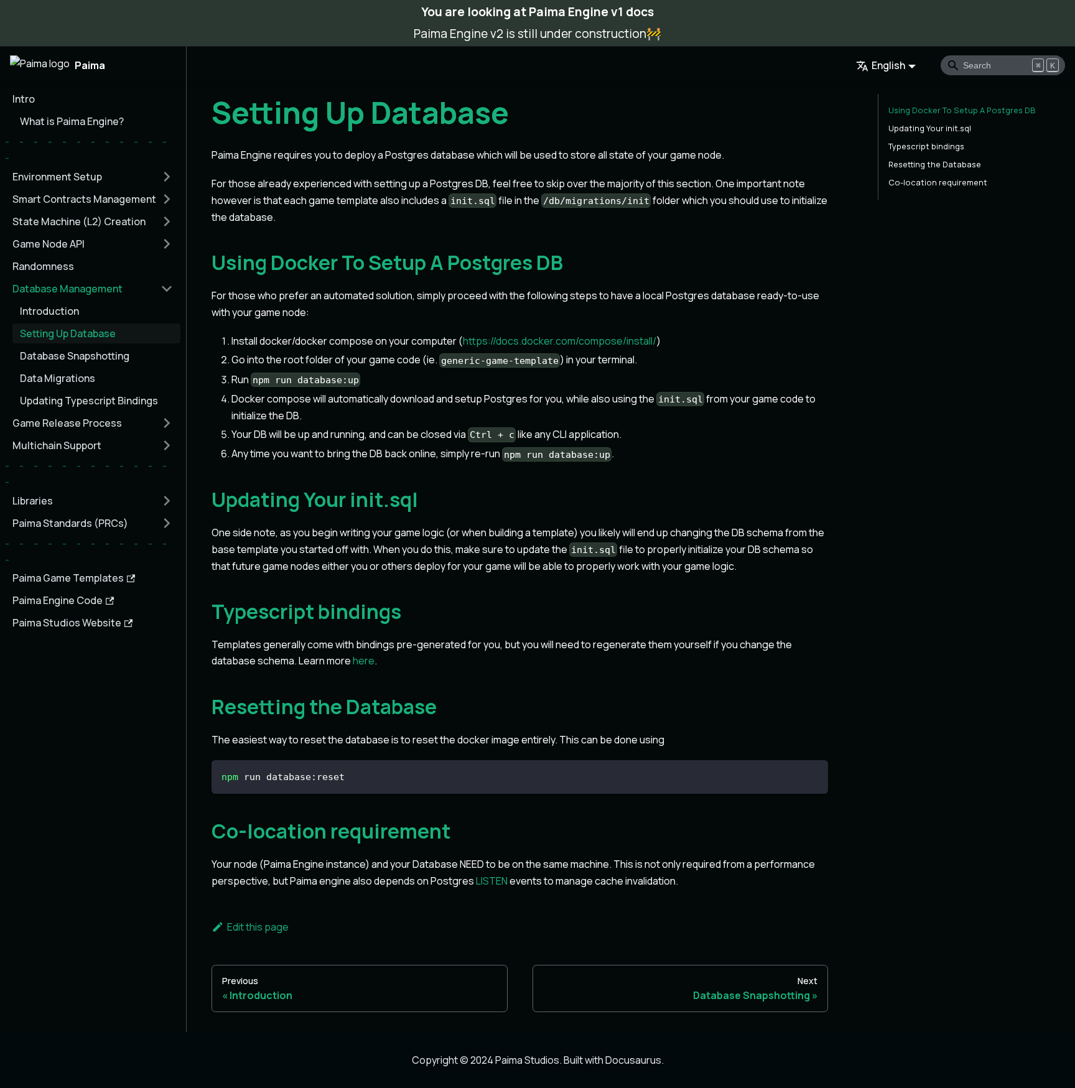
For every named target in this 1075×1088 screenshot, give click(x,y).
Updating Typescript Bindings (89, 400)
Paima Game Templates (68, 578)
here (364, 660)
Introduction (49, 311)
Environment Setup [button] (57, 177)
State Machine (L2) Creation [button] (79, 221)
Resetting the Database (934, 164)
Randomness (43, 266)
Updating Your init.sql (929, 128)
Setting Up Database (68, 333)
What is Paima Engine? (72, 121)
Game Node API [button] (48, 244)
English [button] (888, 65)
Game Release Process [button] (67, 423)
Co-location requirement (937, 182)
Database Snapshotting (74, 356)
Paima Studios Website (66, 623)
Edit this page (258, 927)
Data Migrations (57, 378)
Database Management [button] (67, 288)
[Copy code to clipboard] (813, 775)
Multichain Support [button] (56, 445)
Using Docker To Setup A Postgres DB (962, 110)
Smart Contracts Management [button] (84, 199)
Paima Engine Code (57, 600)
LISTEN (492, 881)
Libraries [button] (32, 501)
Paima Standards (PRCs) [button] (70, 523)
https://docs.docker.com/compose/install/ (559, 341)
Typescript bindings (926, 146)
